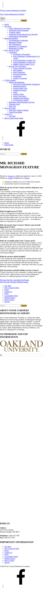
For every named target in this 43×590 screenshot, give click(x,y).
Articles (26, 178)
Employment (8, 145)
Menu (2, 18)
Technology (17, 76)
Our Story (7, 26)
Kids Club (12, 106)
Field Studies (17, 70)
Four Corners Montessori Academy (12, 14)
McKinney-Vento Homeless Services (22, 102)
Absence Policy (18, 94)
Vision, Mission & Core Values (19, 28)
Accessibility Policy (11, 296)
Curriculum (13, 52)
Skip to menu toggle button (13, 118)
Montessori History (15, 42)
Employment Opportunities (18, 36)
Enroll (6, 24)
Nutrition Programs (20, 90)
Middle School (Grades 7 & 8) (23, 64)
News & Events (9, 108)
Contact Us (8, 114)
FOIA (6, 294)
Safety (15, 92)
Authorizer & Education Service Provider (23, 34)
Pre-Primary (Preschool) (21, 54)
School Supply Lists (20, 88)
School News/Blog (15, 112)
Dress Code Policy (19, 96)
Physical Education (20, 74)
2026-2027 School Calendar (18, 110)
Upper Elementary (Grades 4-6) (24, 62)
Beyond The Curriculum (17, 66)
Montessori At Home (16, 48)
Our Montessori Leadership (18, 40)
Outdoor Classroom (20, 78)
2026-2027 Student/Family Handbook (26, 84)
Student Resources (19, 86)
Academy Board (14, 32)
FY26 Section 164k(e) (21, 100)
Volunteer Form (14, 104)
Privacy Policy (9, 300)
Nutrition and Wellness (21, 98)
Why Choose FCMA (11, 50)
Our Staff (12, 116)
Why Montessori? (15, 44)
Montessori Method (11, 38)
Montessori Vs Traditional (18, 46)
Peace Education (19, 72)
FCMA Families (10, 80)
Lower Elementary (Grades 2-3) (24, 60)
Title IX (7, 302)
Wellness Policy (9, 298)
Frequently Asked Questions (19, 30)
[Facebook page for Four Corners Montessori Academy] (20, 137)
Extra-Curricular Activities (22, 68)
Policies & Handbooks (16, 82)
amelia (10, 178)
